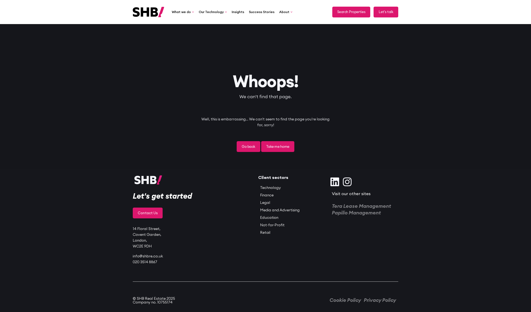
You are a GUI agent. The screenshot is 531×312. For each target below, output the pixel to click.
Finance (267, 195)
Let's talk (386, 12)
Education (269, 217)
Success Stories (261, 12)
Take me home (277, 146)
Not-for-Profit (272, 225)
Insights (238, 12)
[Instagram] (347, 182)
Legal (265, 202)
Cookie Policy (345, 300)
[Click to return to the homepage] (135, 12)
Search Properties (351, 12)
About (284, 12)
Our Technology (211, 12)
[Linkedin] (335, 182)
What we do (181, 12)
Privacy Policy (380, 300)
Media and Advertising (280, 210)
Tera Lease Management (361, 206)
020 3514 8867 (145, 262)
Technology (270, 188)
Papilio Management (356, 212)
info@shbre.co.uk (148, 256)
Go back (248, 146)
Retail (265, 232)
